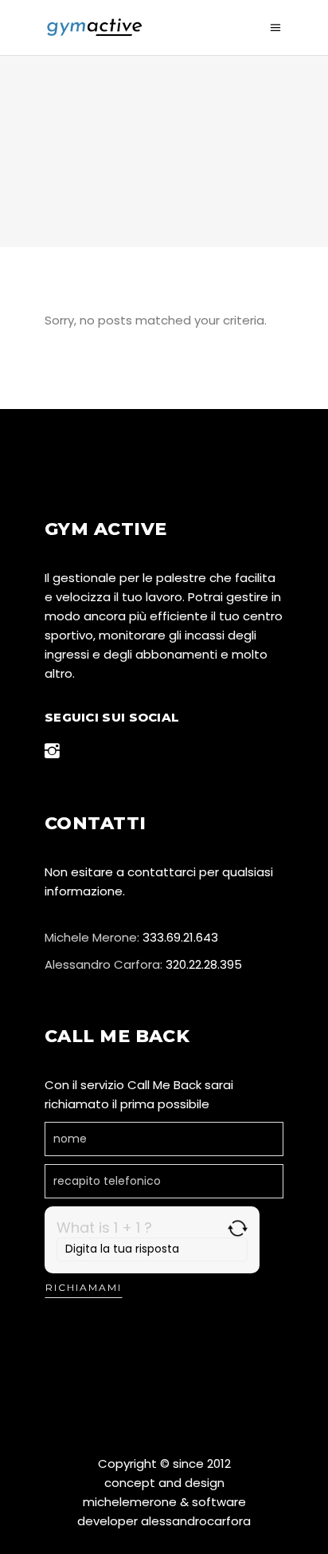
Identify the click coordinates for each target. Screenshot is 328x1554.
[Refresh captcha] (238, 1228)
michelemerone (130, 1501)
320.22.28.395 (204, 964)
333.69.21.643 (180, 937)
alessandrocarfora (196, 1521)
